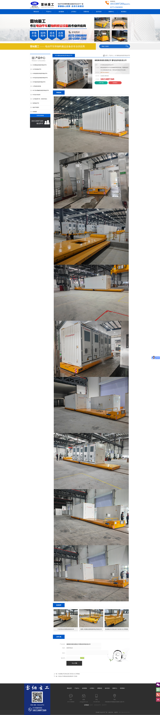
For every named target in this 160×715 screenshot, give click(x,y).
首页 (106, 55)
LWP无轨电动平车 (37, 69)
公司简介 (73, 11)
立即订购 (101, 82)
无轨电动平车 (98, 705)
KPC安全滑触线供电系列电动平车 (41, 90)
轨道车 (91, 705)
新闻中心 (111, 11)
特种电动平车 (36, 103)
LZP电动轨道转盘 (37, 86)
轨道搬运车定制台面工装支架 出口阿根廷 (69, 673)
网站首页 (36, 11)
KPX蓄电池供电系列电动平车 (40, 65)
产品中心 (48, 11)
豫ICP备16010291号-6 (124, 712)
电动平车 (105, 705)
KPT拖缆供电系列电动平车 (39, 82)
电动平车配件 (36, 107)
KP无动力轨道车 (36, 94)
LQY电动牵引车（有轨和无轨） (40, 99)
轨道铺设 (35, 111)
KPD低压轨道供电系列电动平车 (40, 77)
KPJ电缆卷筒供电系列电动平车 (40, 73)
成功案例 (61, 11)
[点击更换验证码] (82, 658)
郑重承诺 (86, 11)
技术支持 (98, 11)
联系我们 (123, 11)
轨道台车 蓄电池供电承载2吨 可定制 (67, 676)
